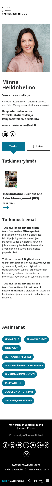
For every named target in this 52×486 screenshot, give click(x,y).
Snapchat (33, 446)
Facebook (6, 446)
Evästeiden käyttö (15, 469)
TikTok (46, 446)
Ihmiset (8, 10)
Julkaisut (38, 146)
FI (35, 480)
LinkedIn (26, 446)
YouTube (19, 446)
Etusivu (6, 7)
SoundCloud (40, 446)
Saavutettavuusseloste (26, 465)
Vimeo (26, 455)
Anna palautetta (39, 469)
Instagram (12, 446)
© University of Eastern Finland (26, 430)
